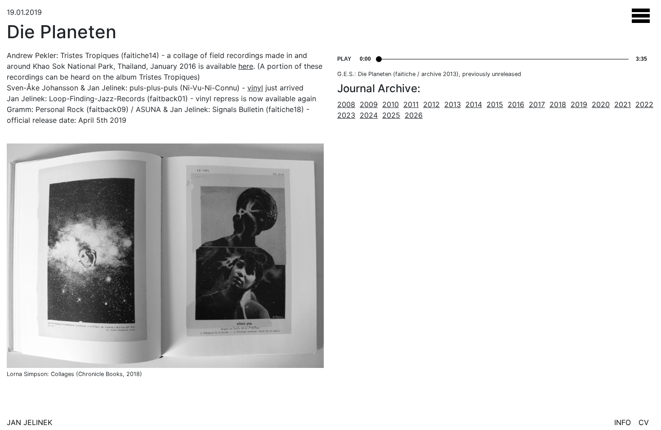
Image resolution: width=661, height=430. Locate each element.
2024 (369, 115)
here (245, 66)
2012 (431, 104)
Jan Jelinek (29, 422)
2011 (411, 104)
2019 (579, 104)
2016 (516, 104)
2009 (369, 104)
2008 (346, 104)
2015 (495, 104)
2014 (473, 104)
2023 (346, 115)
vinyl (255, 87)
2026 (414, 115)
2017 (537, 104)
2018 (557, 104)
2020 (601, 104)
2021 (622, 104)
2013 (452, 104)
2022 (644, 104)
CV (644, 422)
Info (622, 422)
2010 (390, 104)
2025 (391, 115)
